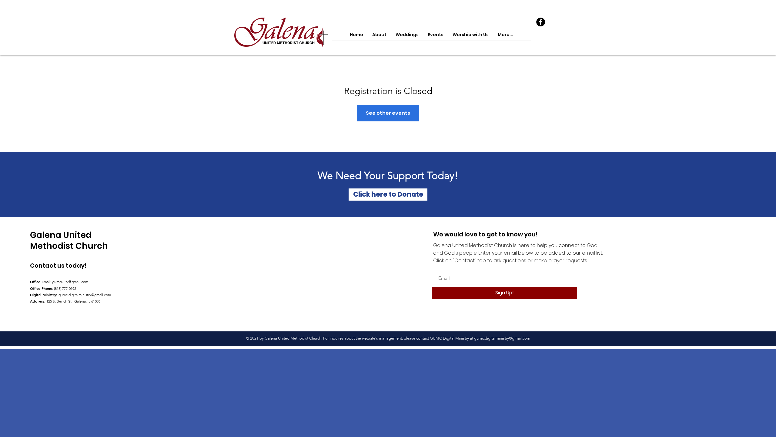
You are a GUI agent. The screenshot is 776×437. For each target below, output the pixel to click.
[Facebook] (540, 22)
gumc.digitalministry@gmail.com (85, 295)
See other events (388, 113)
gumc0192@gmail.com (70, 281)
